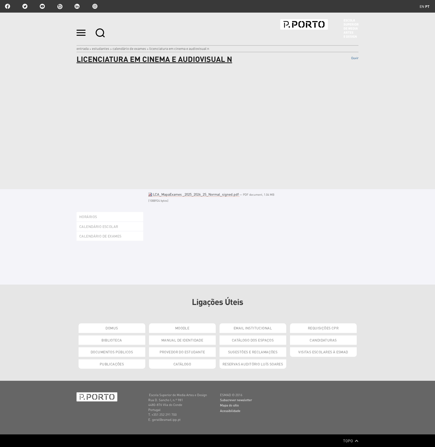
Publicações (112, 364)
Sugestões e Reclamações (253, 352)
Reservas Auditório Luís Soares (253, 364)
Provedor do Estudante (182, 352)
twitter (24, 6)
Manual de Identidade (182, 340)
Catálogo (182, 364)
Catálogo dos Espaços (253, 340)
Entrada (83, 48)
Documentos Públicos (112, 352)
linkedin (77, 6)
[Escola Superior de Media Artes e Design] (319, 28)
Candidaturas (323, 340)
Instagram (94, 6)
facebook (7, 6)
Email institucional (253, 328)
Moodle (182, 328)
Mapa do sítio (229, 405)
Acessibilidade (230, 410)
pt (427, 6)
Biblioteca (111, 340)
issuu (59, 6)
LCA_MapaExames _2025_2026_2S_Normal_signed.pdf (195, 194)
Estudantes (100, 48)
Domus (111, 328)
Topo (348, 440)
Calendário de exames (129, 48)
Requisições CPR (323, 328)
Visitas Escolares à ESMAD (323, 352)
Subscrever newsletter (236, 400)
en (422, 6)
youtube (42, 6)
